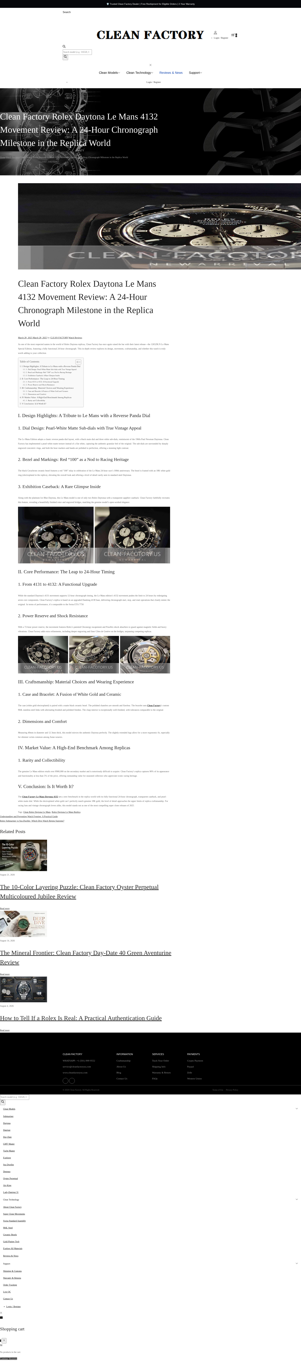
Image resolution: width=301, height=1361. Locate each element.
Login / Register (221, 38)
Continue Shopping (8, 1359)
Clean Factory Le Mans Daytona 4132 (40, 797)
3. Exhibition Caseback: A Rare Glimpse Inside (43, 375)
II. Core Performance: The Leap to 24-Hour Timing (43, 379)
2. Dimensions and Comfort (36, 394)
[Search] (65, 57)
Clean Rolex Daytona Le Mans (36, 812)
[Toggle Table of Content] (76, 362)
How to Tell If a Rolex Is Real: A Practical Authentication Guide (81, 1018)
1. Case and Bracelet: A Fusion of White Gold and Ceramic (47, 391)
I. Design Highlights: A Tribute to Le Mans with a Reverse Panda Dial (51, 366)
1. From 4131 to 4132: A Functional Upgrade (42, 382)
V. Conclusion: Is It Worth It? (34, 404)
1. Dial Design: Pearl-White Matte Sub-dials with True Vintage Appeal (51, 369)
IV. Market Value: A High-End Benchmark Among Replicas (46, 397)
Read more (5, 908)
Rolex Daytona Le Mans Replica (66, 812)
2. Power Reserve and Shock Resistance (40, 385)
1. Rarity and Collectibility (35, 400)
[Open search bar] (64, 47)
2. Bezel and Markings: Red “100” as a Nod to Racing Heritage (49, 372)
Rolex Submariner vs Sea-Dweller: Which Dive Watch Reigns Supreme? (32, 821)
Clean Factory (154, 705)
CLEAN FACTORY (59, 338)
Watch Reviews (12, 157)
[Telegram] (72, 1081)
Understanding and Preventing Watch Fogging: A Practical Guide (29, 816)
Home (2, 157)
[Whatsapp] (65, 1081)
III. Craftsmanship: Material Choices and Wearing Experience (48, 388)
